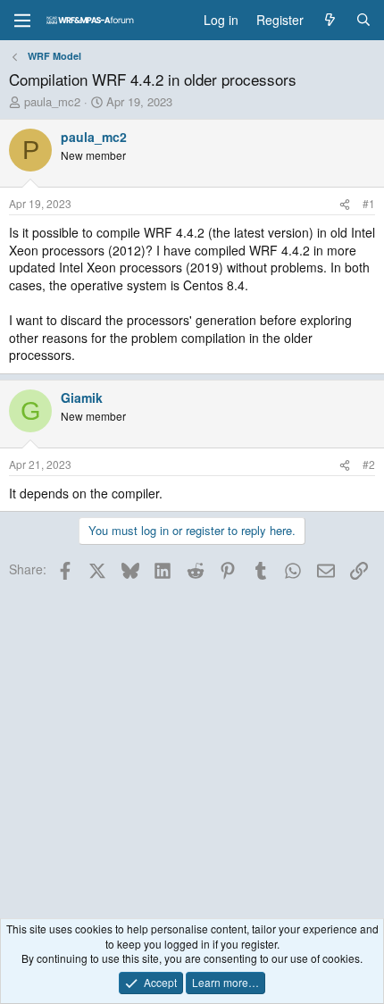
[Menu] (22, 20)
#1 (369, 203)
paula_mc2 (52, 101)
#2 (369, 464)
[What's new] (329, 20)
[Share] (344, 204)
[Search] (363, 20)
